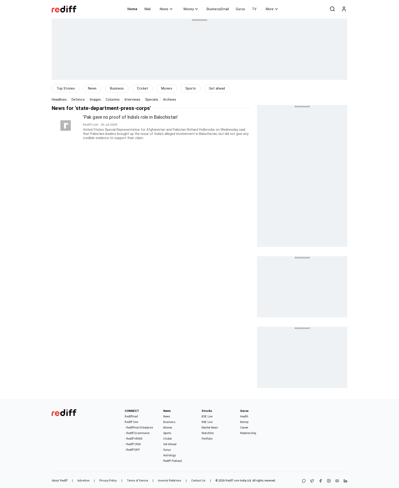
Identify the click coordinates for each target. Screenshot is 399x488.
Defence (78, 99)
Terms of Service (137, 480)
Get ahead (217, 88)
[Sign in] (343, 9)
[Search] (332, 9)
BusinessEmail (218, 9)
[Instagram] (329, 481)
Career (244, 427)
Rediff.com (232, 480)
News (164, 9)
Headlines (59, 99)
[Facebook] (320, 481)
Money (189, 9)
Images (95, 99)
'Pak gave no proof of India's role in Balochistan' (130, 117)
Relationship (248, 433)
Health (244, 416)
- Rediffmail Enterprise (139, 427)
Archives (169, 99)
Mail (148, 9)
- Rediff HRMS (133, 438)
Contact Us (198, 480)
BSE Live (207, 416)
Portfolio (207, 438)
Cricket (142, 88)
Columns (113, 99)
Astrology (169, 455)
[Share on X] (312, 481)
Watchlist (208, 433)
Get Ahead (169, 444)
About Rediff (59, 480)
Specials (151, 99)
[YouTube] (337, 481)
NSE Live (207, 422)
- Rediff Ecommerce (137, 433)
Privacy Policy (108, 480)
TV (254, 9)
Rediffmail (131, 416)
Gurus (240, 9)
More (270, 9)
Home (132, 9)
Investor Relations (169, 480)
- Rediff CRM (132, 444)
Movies (166, 88)
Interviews (132, 99)
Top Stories (66, 88)
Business (117, 88)
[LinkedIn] (345, 481)
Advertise (83, 480)
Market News (210, 427)
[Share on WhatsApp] (304, 481)
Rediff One (131, 422)
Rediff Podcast (172, 461)
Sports (190, 88)
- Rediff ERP (132, 449)
